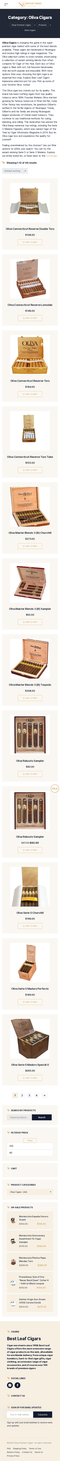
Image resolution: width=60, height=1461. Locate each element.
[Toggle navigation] (6, 4)
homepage (51, 155)
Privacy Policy (13, 1456)
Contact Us (27, 1452)
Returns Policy (13, 1452)
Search (41, 1117)
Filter (30, 1140)
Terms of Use (35, 1448)
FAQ (9, 1448)
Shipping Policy (20, 1448)
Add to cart (31, 242)
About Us (39, 1452)
